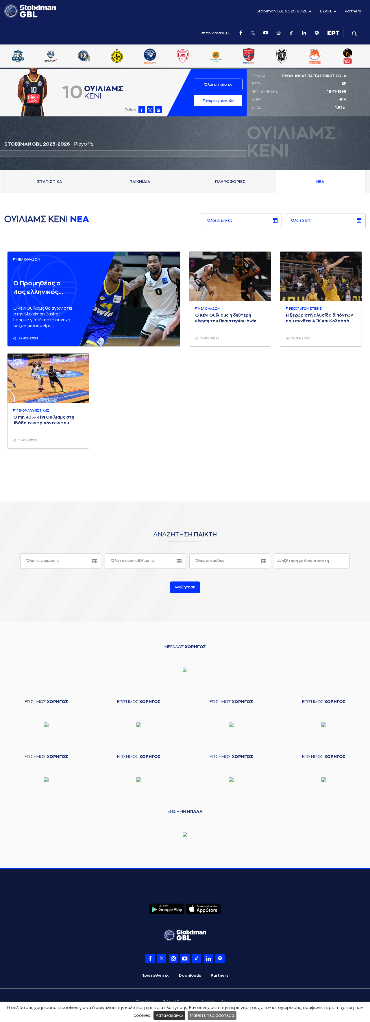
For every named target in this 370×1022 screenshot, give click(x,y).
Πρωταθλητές (155, 975)
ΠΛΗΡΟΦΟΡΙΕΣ (230, 181)
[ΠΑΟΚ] (348, 57)
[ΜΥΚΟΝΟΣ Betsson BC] (216, 57)
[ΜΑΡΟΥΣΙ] (183, 57)
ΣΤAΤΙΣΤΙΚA (49, 181)
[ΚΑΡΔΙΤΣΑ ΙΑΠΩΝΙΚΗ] (117, 57)
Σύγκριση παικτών (218, 101)
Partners (353, 11)
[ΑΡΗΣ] (51, 57)
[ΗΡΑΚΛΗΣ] (84, 57)
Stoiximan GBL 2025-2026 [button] (282, 11)
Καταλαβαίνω (169, 1015)
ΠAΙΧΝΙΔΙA (140, 181)
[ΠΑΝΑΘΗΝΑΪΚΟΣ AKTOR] (282, 57)
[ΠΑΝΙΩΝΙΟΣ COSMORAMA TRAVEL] (315, 57)
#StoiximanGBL (216, 33)
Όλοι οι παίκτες (218, 84)
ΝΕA (320, 181)
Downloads (190, 975)
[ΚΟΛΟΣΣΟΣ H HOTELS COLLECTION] (150, 57)
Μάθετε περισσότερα (212, 1015)
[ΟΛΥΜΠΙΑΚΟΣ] (249, 57)
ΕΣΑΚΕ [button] (326, 11)
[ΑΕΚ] (18, 57)
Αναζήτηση (185, 587)
